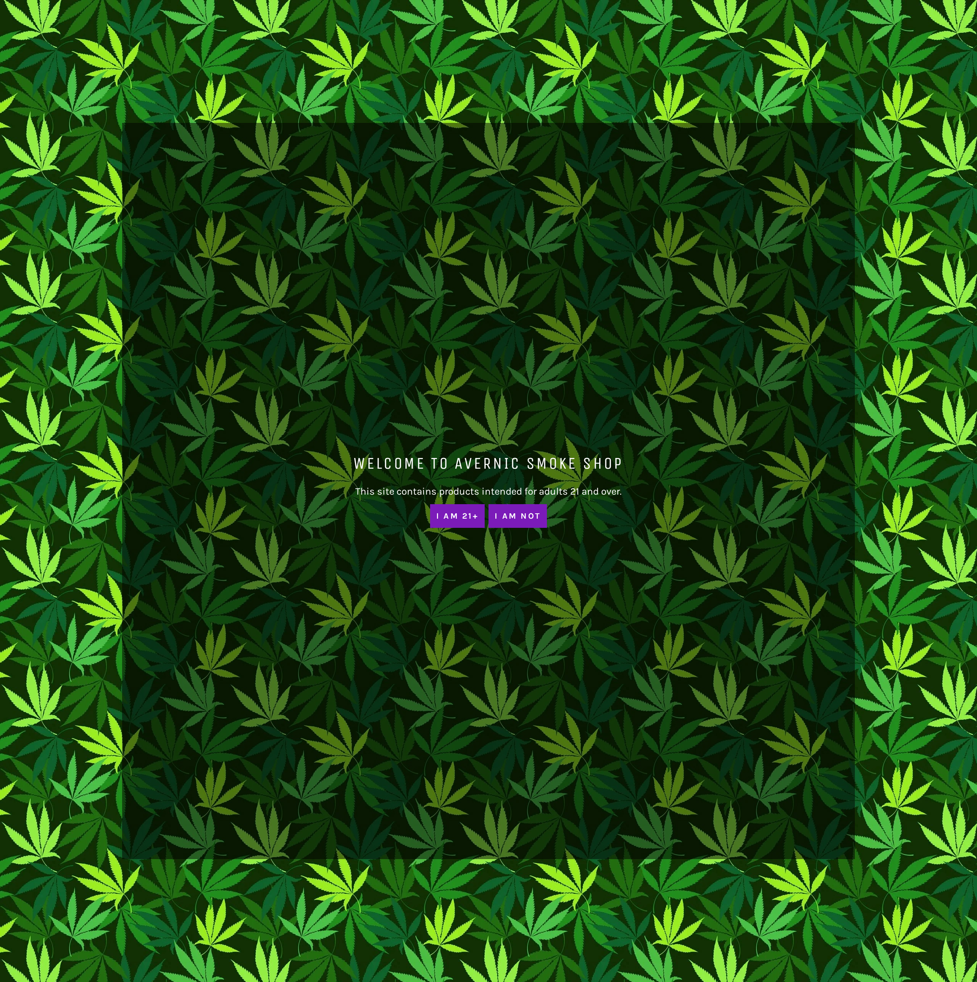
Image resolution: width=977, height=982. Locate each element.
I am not (518, 516)
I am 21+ (457, 516)
